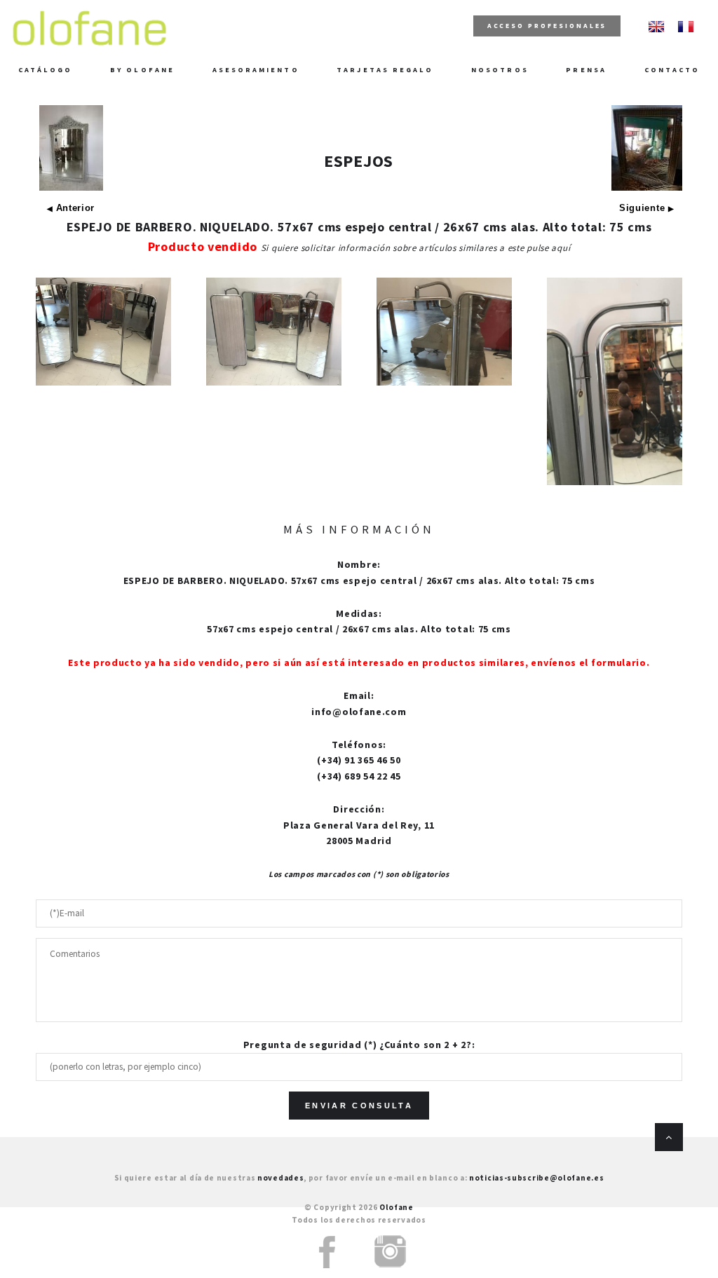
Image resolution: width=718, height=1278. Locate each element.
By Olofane (142, 69)
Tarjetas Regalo (385, 69)
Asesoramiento (255, 69)
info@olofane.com (358, 711)
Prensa (586, 69)
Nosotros (500, 69)
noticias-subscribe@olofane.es (536, 1178)
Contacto (672, 69)
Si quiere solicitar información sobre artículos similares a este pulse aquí (416, 248)
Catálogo (45, 69)
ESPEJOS (358, 161)
